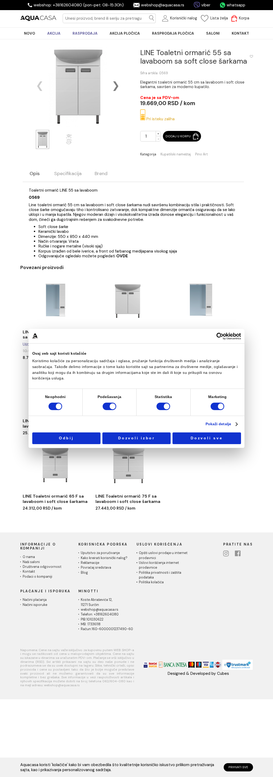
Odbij (66, 438)
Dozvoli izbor (136, 438)
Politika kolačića (151, 582)
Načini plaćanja (35, 600)
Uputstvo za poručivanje (100, 553)
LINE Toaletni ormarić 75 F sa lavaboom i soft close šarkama (127, 499)
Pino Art (201, 154)
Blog (84, 573)
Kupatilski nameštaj (175, 154)
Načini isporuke (35, 605)
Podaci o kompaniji (37, 577)
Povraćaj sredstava (96, 567)
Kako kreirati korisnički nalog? (104, 558)
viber (205, 5)
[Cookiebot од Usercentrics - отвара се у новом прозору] (220, 336)
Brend (101, 174)
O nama (29, 557)
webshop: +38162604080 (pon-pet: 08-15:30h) (79, 5)
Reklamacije (90, 563)
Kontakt (29, 571)
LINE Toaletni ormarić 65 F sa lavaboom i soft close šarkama (55, 499)
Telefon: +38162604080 (100, 614)
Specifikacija (68, 174)
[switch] (109, 406)
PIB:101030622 (92, 619)
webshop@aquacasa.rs (162, 5)
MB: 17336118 (91, 624)
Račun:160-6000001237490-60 (107, 629)
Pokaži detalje (218, 424)
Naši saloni (31, 562)
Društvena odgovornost (42, 567)
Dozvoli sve (207, 438)
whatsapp (236, 5)
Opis (35, 174)
